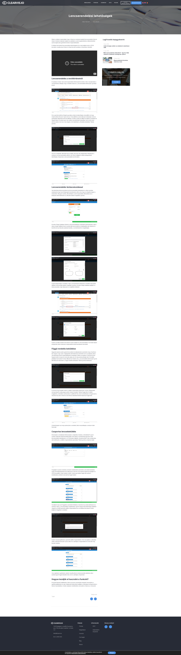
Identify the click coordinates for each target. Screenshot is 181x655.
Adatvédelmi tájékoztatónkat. (79, 653)
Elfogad (112, 652)
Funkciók (95, 2)
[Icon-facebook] (106, 626)
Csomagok (103, 2)
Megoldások (87, 2)
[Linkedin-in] (110, 626)
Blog (110, 2)
